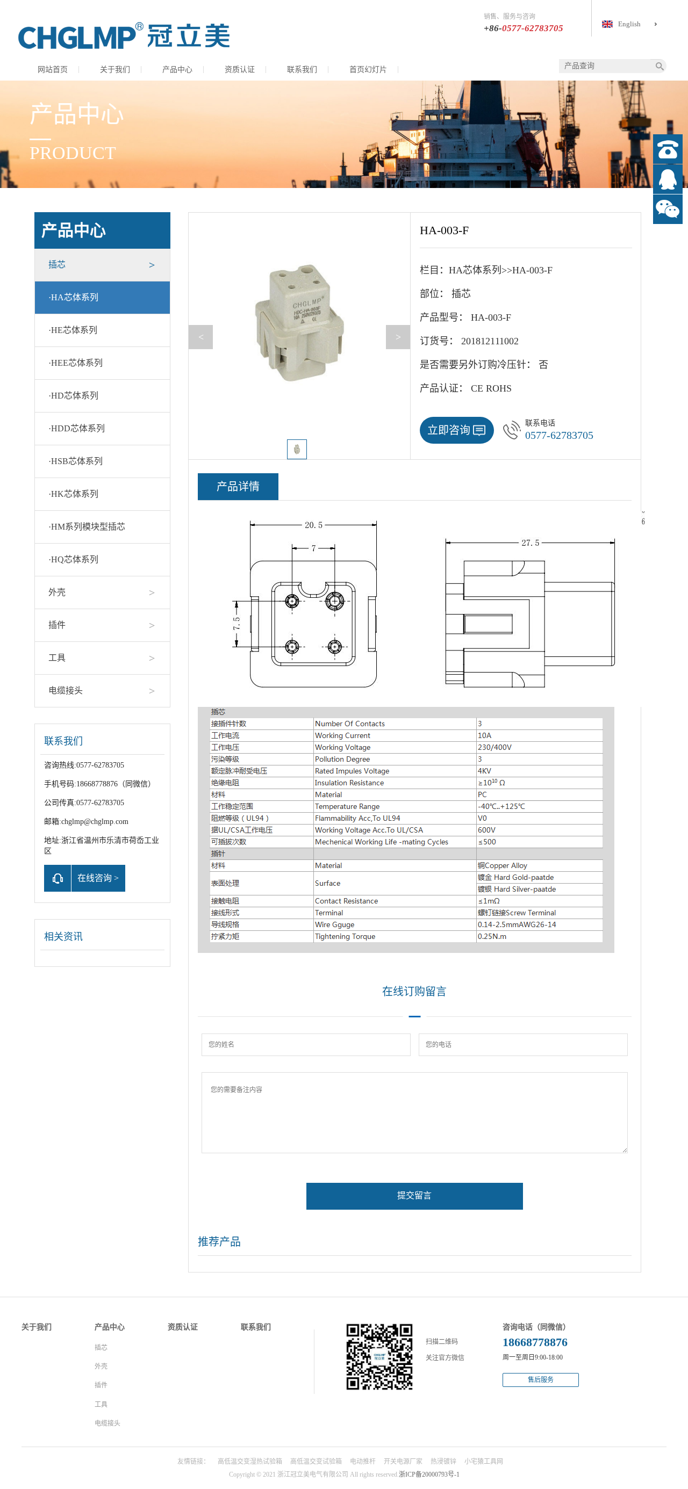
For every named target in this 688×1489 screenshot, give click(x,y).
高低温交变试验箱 (316, 1461)
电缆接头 (65, 690)
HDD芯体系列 (76, 428)
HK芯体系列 (73, 493)
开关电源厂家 (403, 1461)
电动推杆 (363, 1461)
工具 (57, 657)
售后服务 (541, 1380)
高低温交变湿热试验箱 (250, 1461)
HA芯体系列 (73, 297)
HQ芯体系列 (73, 559)
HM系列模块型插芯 (86, 526)
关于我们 (115, 70)
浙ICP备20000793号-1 (429, 1474)
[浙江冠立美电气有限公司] (123, 35)
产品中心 (177, 70)
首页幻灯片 (368, 70)
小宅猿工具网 (483, 1461)
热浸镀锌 (443, 1461)
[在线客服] (668, 179)
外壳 (57, 592)
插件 (57, 625)
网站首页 (53, 70)
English (629, 24)
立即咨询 (448, 430)
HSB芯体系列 (75, 461)
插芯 (57, 264)
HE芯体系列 (72, 330)
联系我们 (302, 70)
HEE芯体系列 (75, 362)
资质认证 (240, 70)
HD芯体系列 (73, 395)
